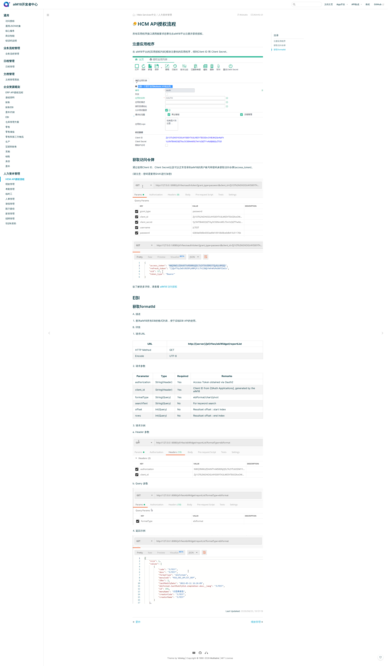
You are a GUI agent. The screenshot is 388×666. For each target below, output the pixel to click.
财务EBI (9, 107)
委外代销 (10, 112)
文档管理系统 (12, 79)
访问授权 (10, 21)
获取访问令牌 (280, 45)
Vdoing (181, 658)
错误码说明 (11, 40)
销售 (7, 156)
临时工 (8, 193)
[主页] (206, 652)
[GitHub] (200, 652)
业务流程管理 (12, 53)
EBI (7, 117)
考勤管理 (10, 189)
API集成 (355, 4)
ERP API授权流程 (14, 92)
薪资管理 (10, 213)
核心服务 (10, 30)
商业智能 (10, 35)
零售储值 (10, 131)
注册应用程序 (280, 41)
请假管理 (10, 203)
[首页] (134, 15)
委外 (7, 166)
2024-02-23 (258, 15)
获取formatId (280, 49)
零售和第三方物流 (14, 136)
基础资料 (10, 97)
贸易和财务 (11, 146)
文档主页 (328, 4)
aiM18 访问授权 (168, 286)
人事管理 (10, 198)
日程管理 (10, 66)
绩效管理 (10, 184)
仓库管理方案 (12, 122)
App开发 (340, 4)
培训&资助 (10, 223)
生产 (7, 141)
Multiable (244, 15)
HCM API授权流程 (14, 179)
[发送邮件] (194, 652)
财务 (7, 102)
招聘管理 (10, 218)
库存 (7, 161)
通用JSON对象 (13, 26)
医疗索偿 (10, 208)
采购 (7, 151)
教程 (368, 4)
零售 (7, 127)
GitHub (379, 4)
